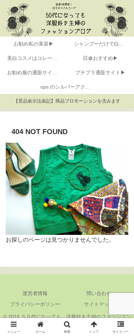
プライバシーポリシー (35, 304)
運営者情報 (35, 293)
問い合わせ (98, 293)
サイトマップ (99, 304)
